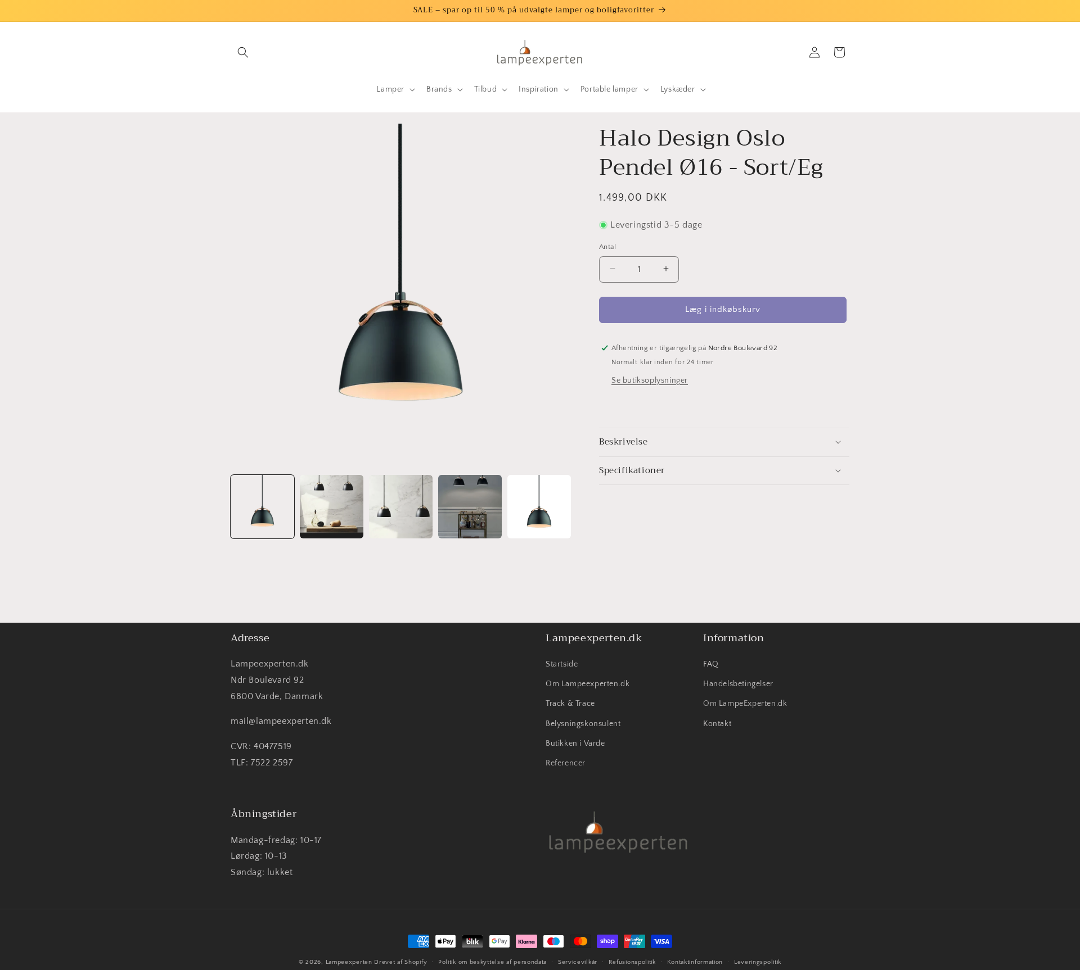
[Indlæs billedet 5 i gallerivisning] (539, 506)
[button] (243, 52)
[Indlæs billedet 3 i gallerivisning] (401, 506)
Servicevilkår (577, 961)
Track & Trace (570, 704)
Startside (562, 664)
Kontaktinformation (695, 961)
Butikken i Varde (575, 743)
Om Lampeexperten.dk (587, 684)
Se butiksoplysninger (649, 379)
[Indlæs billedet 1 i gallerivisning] (262, 506)
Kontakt (717, 723)
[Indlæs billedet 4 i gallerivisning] (470, 506)
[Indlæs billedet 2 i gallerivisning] (331, 506)
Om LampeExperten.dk (745, 704)
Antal (607, 246)
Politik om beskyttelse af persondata (492, 961)
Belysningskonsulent (583, 723)
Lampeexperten (349, 962)
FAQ (711, 664)
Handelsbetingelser (738, 684)
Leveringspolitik (757, 961)
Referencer (566, 763)
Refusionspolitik (632, 961)
